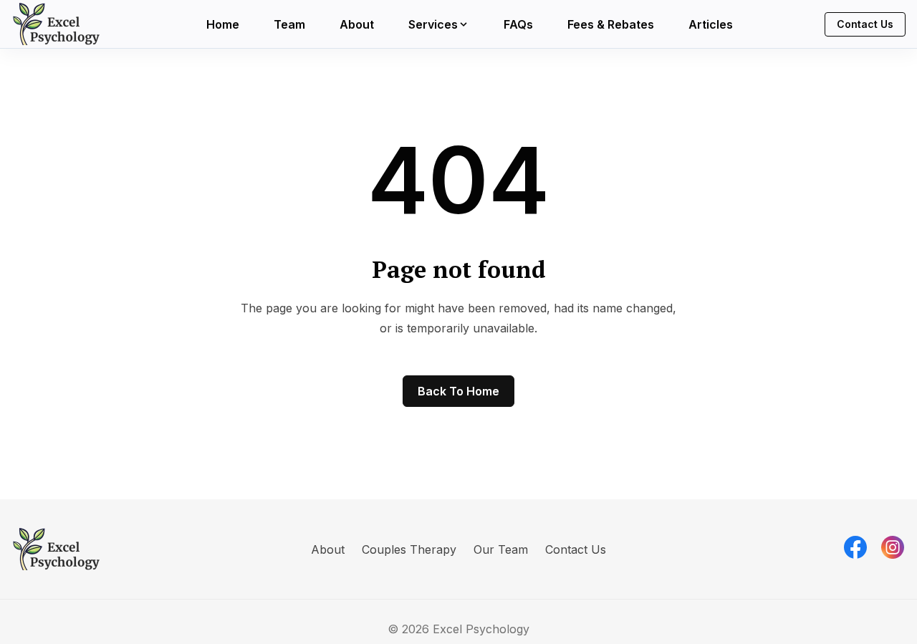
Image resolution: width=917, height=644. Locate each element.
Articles (710, 24)
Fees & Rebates (610, 24)
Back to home (458, 391)
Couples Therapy (409, 549)
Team (289, 24)
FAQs (518, 24)
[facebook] (855, 547)
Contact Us (865, 24)
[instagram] (893, 547)
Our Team (501, 549)
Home (222, 24)
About (357, 24)
